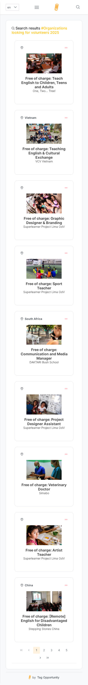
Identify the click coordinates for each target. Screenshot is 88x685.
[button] (15, 7)
